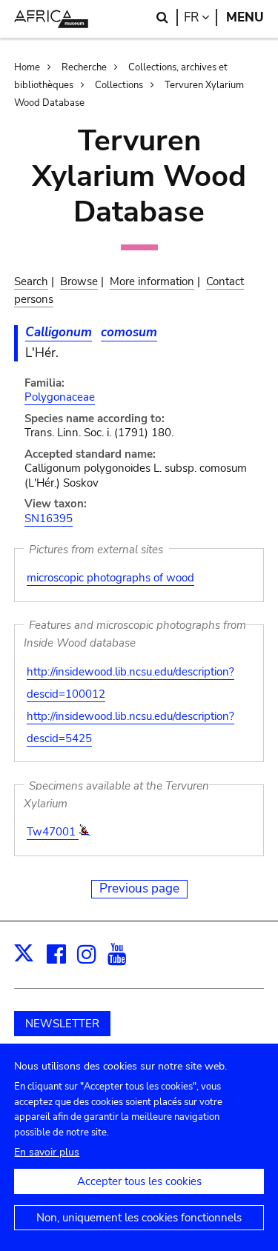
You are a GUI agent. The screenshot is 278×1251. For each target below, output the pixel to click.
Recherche (84, 67)
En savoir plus (46, 1152)
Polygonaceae (59, 397)
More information (152, 281)
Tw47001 (53, 831)
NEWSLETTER (62, 1023)
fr (200, 17)
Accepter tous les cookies (139, 1181)
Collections (119, 85)
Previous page (139, 888)
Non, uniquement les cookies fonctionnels (139, 1217)
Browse (79, 281)
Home (27, 67)
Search (31, 281)
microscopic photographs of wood (110, 577)
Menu (245, 17)
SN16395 (48, 518)
